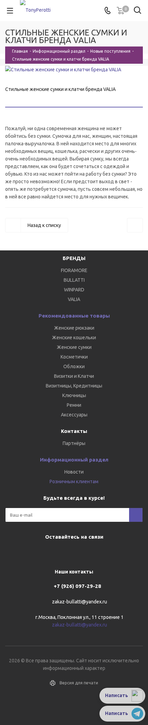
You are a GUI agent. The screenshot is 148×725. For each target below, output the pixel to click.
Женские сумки (74, 347)
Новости (74, 472)
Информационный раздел (74, 460)
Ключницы (74, 395)
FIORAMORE (74, 270)
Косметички (74, 357)
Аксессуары (74, 414)
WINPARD (74, 289)
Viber (64, 553)
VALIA (74, 299)
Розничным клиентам (74, 481)
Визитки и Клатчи (74, 376)
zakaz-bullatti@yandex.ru (79, 602)
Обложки (74, 366)
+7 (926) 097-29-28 (77, 586)
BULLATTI (74, 280)
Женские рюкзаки (74, 328)
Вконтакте (46, 553)
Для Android (98, 553)
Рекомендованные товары (74, 316)
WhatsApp (81, 553)
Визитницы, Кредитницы (74, 386)
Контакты (74, 431)
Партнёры (74, 443)
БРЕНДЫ (74, 258)
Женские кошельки (74, 337)
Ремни (74, 405)
